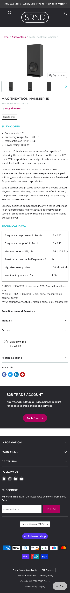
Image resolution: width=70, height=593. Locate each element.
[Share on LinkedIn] (16, 374)
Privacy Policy (46, 575)
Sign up (51, 508)
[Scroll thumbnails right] (65, 87)
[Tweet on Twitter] (10, 374)
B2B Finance (48, 570)
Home (5, 36)
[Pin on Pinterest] (22, 374)
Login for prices (9, 117)
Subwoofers (19, 36)
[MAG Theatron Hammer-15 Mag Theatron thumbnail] (11, 86)
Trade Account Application (25, 570)
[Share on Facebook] (4, 374)
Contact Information (26, 575)
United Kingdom (33, 524)
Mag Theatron (13, 108)
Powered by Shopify (35, 586)
